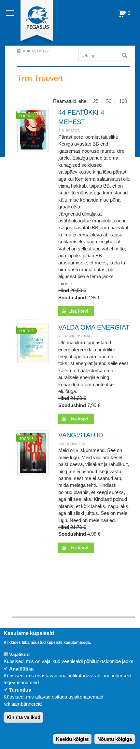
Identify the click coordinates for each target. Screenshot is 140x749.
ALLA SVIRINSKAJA (74, 336)
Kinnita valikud (23, 717)
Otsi (126, 55)
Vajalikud (19, 654)
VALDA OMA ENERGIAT (94, 327)
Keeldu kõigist (72, 739)
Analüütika (21, 668)
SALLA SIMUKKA (71, 444)
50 (108, 101)
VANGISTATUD (80, 435)
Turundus (20, 690)
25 (95, 101)
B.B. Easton (69, 131)
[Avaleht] (33, 23)
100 (123, 101)
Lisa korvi (78, 311)
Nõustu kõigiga (114, 739)
